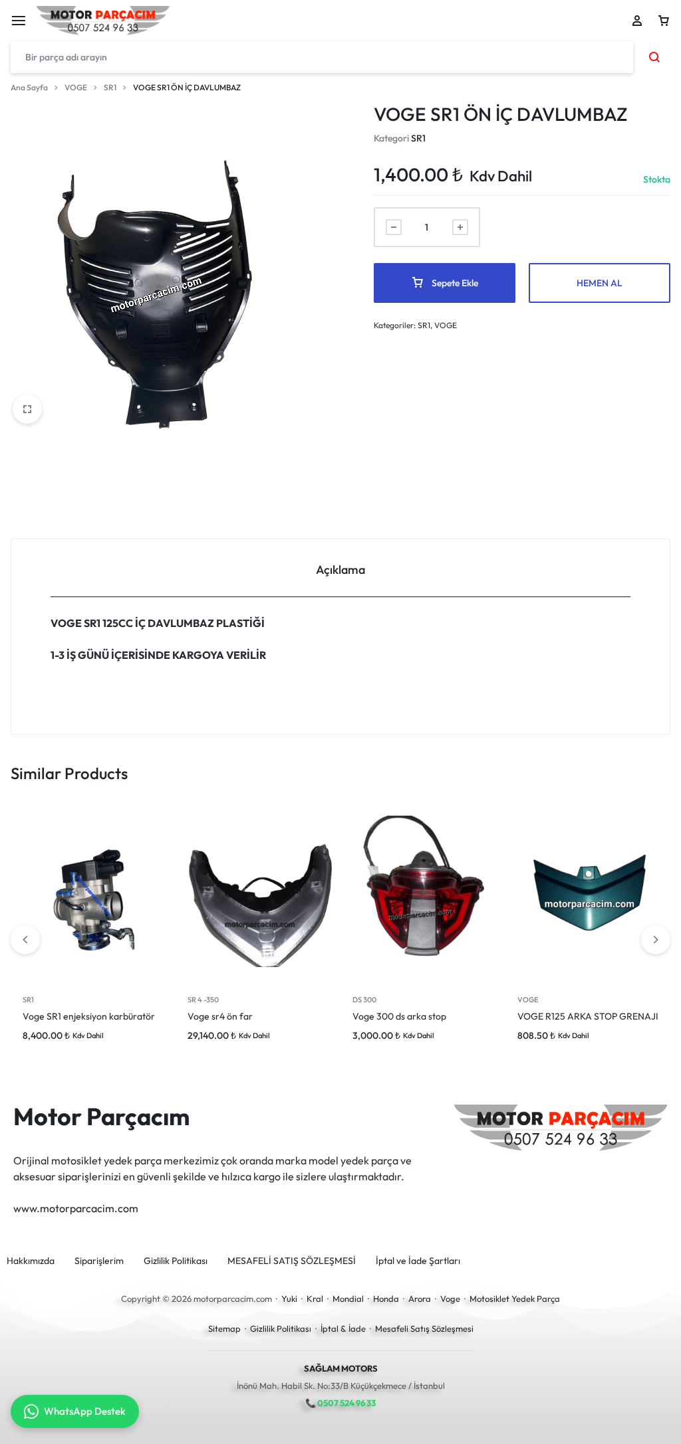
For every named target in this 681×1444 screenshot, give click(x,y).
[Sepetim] (663, 20)
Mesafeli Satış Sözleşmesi (424, 1328)
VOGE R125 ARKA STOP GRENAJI (587, 1016)
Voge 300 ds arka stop (399, 1016)
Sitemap (224, 1328)
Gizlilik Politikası (175, 1261)
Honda (386, 1298)
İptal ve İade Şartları (418, 1261)
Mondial (348, 1298)
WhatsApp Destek (85, 1411)
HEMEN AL (599, 283)
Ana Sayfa (29, 87)
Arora (419, 1298)
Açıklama (340, 569)
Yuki (289, 1298)
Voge (450, 1298)
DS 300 (364, 999)
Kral (315, 1298)
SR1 (110, 87)
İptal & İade (343, 1328)
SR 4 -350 (203, 999)
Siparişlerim (99, 1261)
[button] (655, 939)
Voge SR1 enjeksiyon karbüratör (89, 1016)
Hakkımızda (31, 1261)
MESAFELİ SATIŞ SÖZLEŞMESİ (291, 1261)
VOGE (76, 87)
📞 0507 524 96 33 (340, 1403)
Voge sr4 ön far (220, 1016)
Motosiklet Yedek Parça (515, 1298)
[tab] (340, 568)
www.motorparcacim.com (75, 1208)
